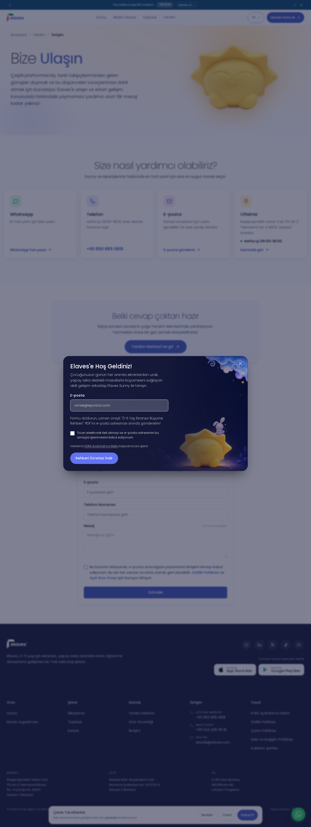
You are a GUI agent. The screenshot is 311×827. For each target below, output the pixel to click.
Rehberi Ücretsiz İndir (94, 458)
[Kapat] (240, 363)
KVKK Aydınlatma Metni (102, 446)
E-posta (77, 395)
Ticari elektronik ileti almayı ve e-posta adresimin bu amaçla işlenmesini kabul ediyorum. (118, 435)
